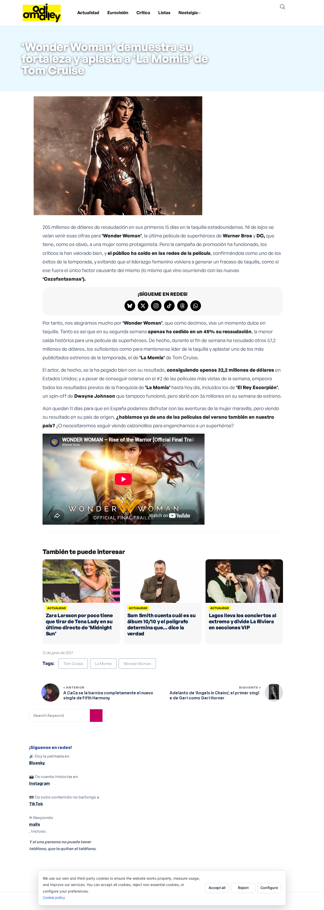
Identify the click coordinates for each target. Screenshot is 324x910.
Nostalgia (188, 12)
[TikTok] (169, 305)
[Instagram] (156, 305)
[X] (143, 305)
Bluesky (37, 763)
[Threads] (182, 305)
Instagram (39, 783)
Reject (243, 887)
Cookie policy (54, 897)
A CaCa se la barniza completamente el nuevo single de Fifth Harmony (108, 695)
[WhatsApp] (195, 305)
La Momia (103, 663)
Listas (164, 12)
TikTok (36, 804)
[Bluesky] (130, 305)
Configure (269, 887)
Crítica (143, 12)
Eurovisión (117, 12)
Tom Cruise (73, 663)
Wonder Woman (137, 663)
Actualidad (88, 12)
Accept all (217, 887)
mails (34, 824)
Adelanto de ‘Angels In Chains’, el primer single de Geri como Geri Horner (214, 695)
